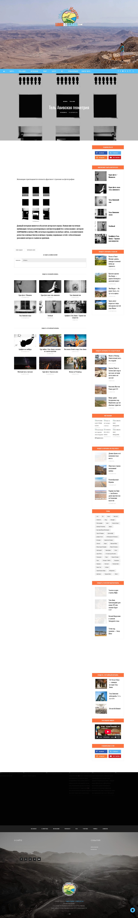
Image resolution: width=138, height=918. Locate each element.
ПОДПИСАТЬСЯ (70, 785)
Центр (54, 71)
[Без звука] (116, 737)
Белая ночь (94, 849)
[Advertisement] (69, 55)
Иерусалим (34, 71)
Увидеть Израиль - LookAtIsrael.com (74, 901)
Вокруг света (86, 71)
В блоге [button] (25, 260)
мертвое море (114, 543)
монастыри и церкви (101, 547)
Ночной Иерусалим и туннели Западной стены (114, 618)
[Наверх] (132, 910)
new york (116, 516)
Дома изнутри (94, 847)
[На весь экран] (119, 737)
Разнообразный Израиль (113, 480)
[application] (108, 731)
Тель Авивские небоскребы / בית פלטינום (115, 696)
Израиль (65, 101)
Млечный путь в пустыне (25, 372)
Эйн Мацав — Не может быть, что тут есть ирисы (114, 291)
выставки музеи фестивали (103, 530)
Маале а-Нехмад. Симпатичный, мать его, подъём (115, 358)
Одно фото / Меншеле (25, 295)
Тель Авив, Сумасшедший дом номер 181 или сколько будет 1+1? (114, 605)
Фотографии (99, 523)
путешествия (116, 564)
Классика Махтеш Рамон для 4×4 (114, 387)
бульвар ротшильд (101, 526)
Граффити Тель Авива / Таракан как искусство (75, 316)
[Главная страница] (5, 71)
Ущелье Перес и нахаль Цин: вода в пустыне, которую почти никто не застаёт (115, 373)
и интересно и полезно (112, 536)
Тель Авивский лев (75, 295)
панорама (99, 557)
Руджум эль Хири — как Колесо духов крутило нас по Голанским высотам (114, 496)
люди (105, 543)
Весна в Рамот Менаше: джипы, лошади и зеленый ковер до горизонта (114, 261)
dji (102, 516)
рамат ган (99, 567)
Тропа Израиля (73, 71)
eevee (108, 516)
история (98, 540)
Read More (31, 853)
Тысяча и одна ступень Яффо (113, 591)
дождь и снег (100, 536)
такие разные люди (101, 570)
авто (107, 523)
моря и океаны (114, 547)
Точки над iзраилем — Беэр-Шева (114, 631)
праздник (116, 560)
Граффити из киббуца (25, 349)
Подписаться (99, 438)
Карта (12, 71)
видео (110, 526)
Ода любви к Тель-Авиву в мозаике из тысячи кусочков (50, 350)
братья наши (115, 523)
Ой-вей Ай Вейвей (114, 708)
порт (98, 560)
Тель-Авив (22, 71)
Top (69, 914)
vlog (106, 520)
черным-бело (31, 250)
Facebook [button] (18, 260)
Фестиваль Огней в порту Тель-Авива (75, 349)
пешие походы (115, 557)
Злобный (50, 315)
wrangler (113, 520)
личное (98, 543)
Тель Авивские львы (25, 315)
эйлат (116, 574)
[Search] (133, 71)
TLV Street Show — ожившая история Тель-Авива (114, 683)
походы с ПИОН (106, 560)
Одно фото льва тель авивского (50, 295)
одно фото (99, 553)
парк (106, 557)
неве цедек (19, 250)
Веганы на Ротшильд (75, 372)
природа (99, 564)
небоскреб (99, 550)
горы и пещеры (100, 533)
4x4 (97, 516)
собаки (106, 567)
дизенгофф (110, 533)
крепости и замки (108, 540)
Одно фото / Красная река (50, 372)
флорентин (111, 570)
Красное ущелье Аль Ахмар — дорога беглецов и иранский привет (114, 277)
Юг (62, 71)
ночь (116, 550)
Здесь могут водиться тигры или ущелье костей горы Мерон (115, 304)
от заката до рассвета (111, 553)
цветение (99, 574)
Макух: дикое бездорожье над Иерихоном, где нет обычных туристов (115, 401)
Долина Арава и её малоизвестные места (115, 455)
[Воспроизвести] (97, 737)
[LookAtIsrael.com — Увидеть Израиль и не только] (69, 17)
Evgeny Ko (64, 112)
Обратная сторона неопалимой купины (114, 468)
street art (99, 520)
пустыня (107, 564)
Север (45, 71)
